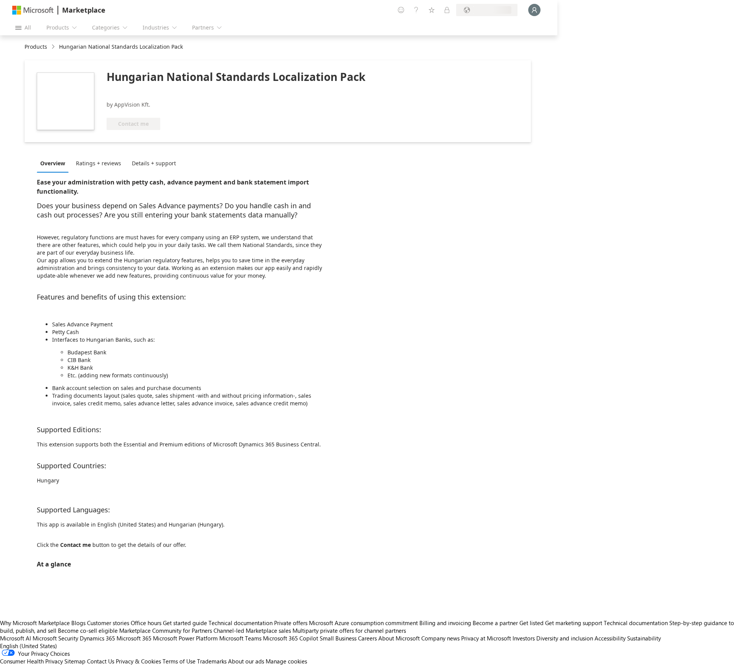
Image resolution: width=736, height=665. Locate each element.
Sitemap (74, 661)
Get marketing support (573, 623)
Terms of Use (179, 661)
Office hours (146, 623)
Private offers (290, 623)
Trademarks (212, 661)
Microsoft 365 (134, 638)
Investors (524, 638)
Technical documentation (241, 623)
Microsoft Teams (240, 638)
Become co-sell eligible (88, 630)
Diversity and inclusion (564, 638)
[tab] (54, 163)
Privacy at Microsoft (486, 638)
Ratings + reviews (98, 163)
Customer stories (108, 623)
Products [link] (36, 46)
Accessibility (610, 638)
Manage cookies (286, 661)
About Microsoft (399, 638)
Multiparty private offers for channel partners (349, 630)
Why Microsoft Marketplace (35, 623)
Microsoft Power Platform (185, 638)
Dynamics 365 (97, 638)
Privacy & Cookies (138, 661)
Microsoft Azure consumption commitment (364, 623)
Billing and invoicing (445, 623)
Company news (440, 638)
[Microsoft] (33, 10)
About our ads (246, 661)
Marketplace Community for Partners (165, 630)
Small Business (338, 638)
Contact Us (100, 661)
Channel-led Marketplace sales (252, 630)
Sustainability (644, 638)
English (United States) (28, 646)
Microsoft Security (55, 638)
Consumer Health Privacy (31, 661)
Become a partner (495, 623)
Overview (52, 163)
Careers (367, 638)
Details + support (154, 163)
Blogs (78, 623)
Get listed (531, 623)
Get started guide (185, 623)
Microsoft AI (15, 638)
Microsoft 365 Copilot (290, 638)
